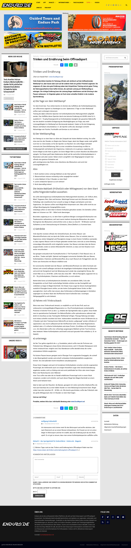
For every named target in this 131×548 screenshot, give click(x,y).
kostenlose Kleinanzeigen (115, 170)
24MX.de (39, 7)
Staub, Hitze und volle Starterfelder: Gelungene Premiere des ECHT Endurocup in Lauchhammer (20, 291)
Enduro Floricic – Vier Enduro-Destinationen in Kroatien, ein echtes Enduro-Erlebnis (20, 124)
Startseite (36, 56)
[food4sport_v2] (116, 204)
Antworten (94, 421)
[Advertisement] (116, 283)
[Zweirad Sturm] (116, 211)
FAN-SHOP (48, 7)
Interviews (110, 164)
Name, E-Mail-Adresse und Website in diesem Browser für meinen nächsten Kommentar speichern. (65, 483)
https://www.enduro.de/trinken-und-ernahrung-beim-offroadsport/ (55, 450)
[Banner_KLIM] (116, 120)
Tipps (88, 2)
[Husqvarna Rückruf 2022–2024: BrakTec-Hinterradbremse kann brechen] (8, 138)
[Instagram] (111, 5)
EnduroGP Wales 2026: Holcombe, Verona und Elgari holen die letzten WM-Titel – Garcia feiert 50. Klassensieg (19, 255)
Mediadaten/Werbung (111, 424)
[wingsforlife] (116, 239)
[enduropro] (116, 217)
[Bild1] (97, 33)
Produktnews (111, 156)
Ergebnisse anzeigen (115, 180)
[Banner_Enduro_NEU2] (33, 16)
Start (38, 2)
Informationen (64, 2)
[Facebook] (107, 5)
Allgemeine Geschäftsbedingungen (115, 427)
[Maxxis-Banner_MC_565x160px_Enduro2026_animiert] (97, 16)
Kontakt (106, 421)
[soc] (116, 323)
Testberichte (111, 162)
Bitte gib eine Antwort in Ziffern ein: (47, 488)
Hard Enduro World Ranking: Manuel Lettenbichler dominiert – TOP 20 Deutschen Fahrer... (20, 108)
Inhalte (51, 2)
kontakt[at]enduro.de (47, 535)
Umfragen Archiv (109, 184)
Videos (97, 2)
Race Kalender (78, 2)
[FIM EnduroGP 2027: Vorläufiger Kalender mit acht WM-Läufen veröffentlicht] (8, 238)
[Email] (116, 5)
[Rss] (119, 5)
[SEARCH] (125, 58)
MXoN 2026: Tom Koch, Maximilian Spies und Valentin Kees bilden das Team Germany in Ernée (19, 274)
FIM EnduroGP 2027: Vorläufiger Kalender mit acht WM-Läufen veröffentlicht (20, 239)
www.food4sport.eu (55, 77)
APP (44, 2)
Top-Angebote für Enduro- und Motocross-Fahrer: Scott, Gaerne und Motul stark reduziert (19, 308)
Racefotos (110, 167)
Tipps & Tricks (111, 159)
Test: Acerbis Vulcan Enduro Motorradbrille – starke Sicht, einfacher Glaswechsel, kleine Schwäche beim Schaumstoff (14, 85)
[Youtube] (114, 5)
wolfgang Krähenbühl (49, 421)
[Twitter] (109, 5)
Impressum (107, 430)
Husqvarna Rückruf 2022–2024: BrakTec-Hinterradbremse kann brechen (20, 139)
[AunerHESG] (116, 251)
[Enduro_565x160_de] (33, 33)
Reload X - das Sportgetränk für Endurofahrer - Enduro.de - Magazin (57, 441)
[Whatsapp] (121, 5)
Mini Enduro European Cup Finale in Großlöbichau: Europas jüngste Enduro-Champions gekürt (20, 325)
